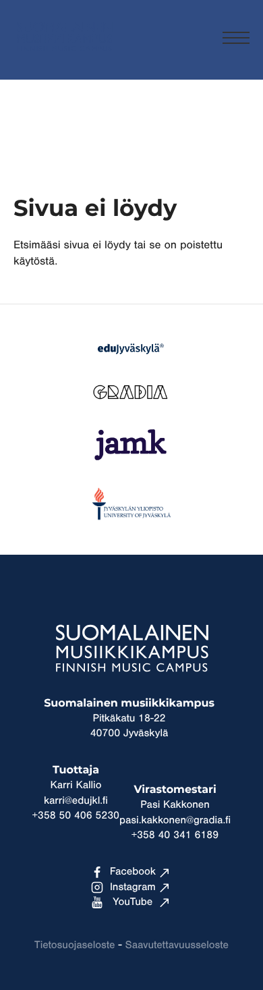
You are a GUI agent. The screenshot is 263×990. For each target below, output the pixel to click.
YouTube (132, 902)
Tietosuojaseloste (74, 945)
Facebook (133, 872)
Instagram (133, 887)
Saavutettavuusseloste (177, 945)
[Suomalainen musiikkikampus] (64, 57)
